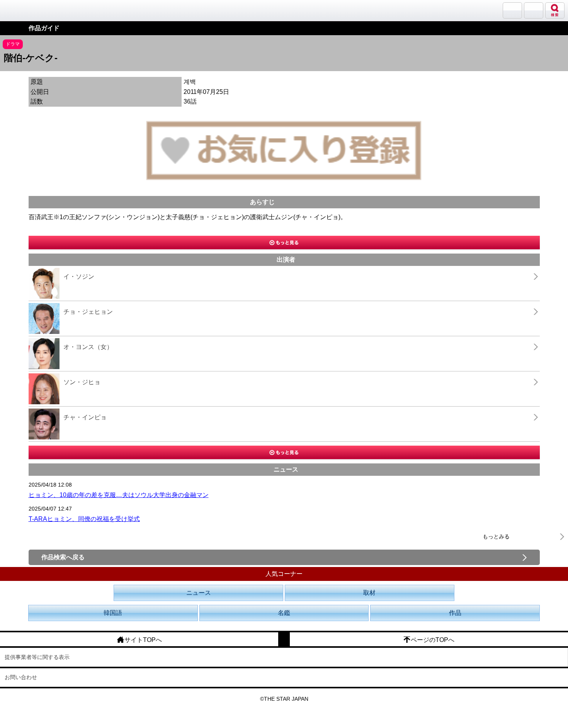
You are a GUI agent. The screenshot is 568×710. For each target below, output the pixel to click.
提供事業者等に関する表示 (37, 657)
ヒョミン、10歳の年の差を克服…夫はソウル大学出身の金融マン (119, 495)
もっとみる (496, 536)
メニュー (533, 10)
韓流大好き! (26, 10)
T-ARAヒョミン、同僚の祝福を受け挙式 (84, 519)
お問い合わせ (21, 677)
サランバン (512, 10)
